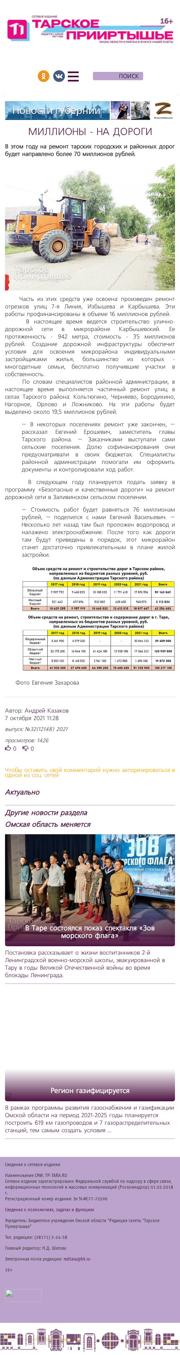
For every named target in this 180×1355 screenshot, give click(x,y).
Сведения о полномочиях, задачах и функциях (49, 1210)
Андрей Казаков (47, 711)
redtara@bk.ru (77, 1259)
